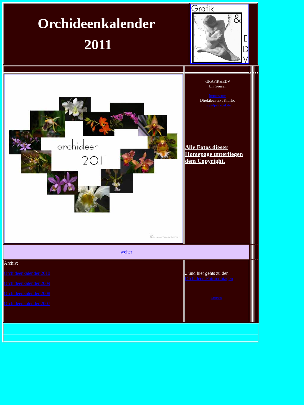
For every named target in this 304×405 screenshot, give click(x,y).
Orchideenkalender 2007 (27, 303)
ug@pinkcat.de (218, 105)
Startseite (216, 297)
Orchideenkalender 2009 (27, 283)
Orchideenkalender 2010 (27, 273)
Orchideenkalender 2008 (27, 293)
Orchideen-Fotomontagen (209, 278)
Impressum (217, 95)
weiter (126, 251)
